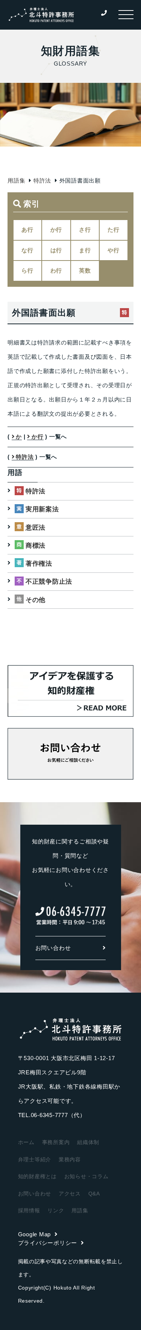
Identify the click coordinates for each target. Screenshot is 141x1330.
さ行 (85, 229)
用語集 (16, 180)
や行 (114, 250)
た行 (114, 229)
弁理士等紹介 (35, 1159)
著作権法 (39, 563)
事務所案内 (56, 1142)
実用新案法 (42, 509)
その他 (35, 600)
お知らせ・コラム (86, 1176)
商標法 (35, 545)
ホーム (26, 1142)
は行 (56, 250)
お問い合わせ (53, 948)
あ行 (27, 229)
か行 (56, 229)
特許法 (42, 180)
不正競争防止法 (49, 581)
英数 (85, 270)
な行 (27, 250)
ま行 (85, 250)
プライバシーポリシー (47, 1243)
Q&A (94, 1194)
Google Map (34, 1234)
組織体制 (88, 1142)
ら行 (27, 270)
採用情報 (29, 1210)
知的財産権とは (37, 1176)
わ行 (56, 270)
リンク (55, 1210)
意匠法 (35, 527)
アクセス (70, 1194)
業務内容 (70, 1159)
